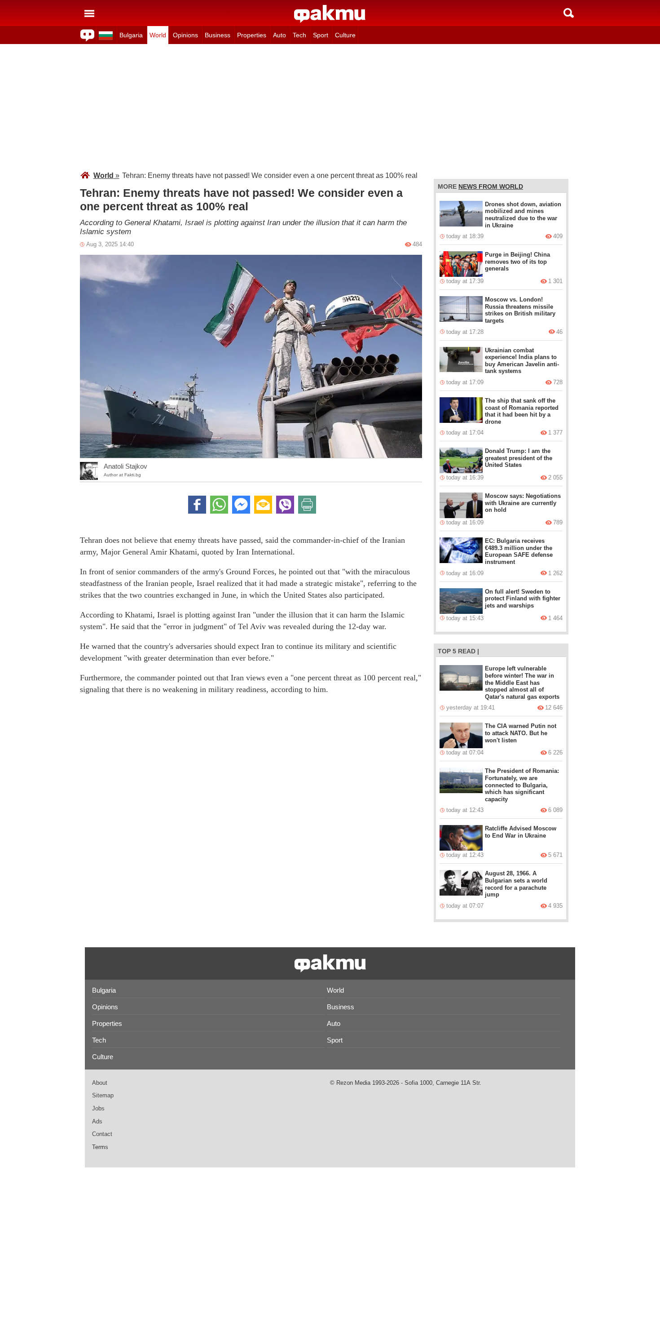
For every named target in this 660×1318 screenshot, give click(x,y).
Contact (102, 1134)
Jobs (98, 1108)
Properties (251, 35)
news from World (490, 186)
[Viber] (285, 505)
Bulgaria (131, 35)
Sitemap (103, 1095)
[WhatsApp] (219, 505)
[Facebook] (197, 505)
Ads (97, 1121)
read (466, 651)
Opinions (185, 35)
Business (217, 35)
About (99, 1082)
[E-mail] (263, 505)
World (158, 35)
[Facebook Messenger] (241, 505)
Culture (345, 35)
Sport (320, 35)
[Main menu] (89, 13)
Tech (299, 35)
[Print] (307, 505)
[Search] (569, 13)
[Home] (329, 14)
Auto (279, 35)
